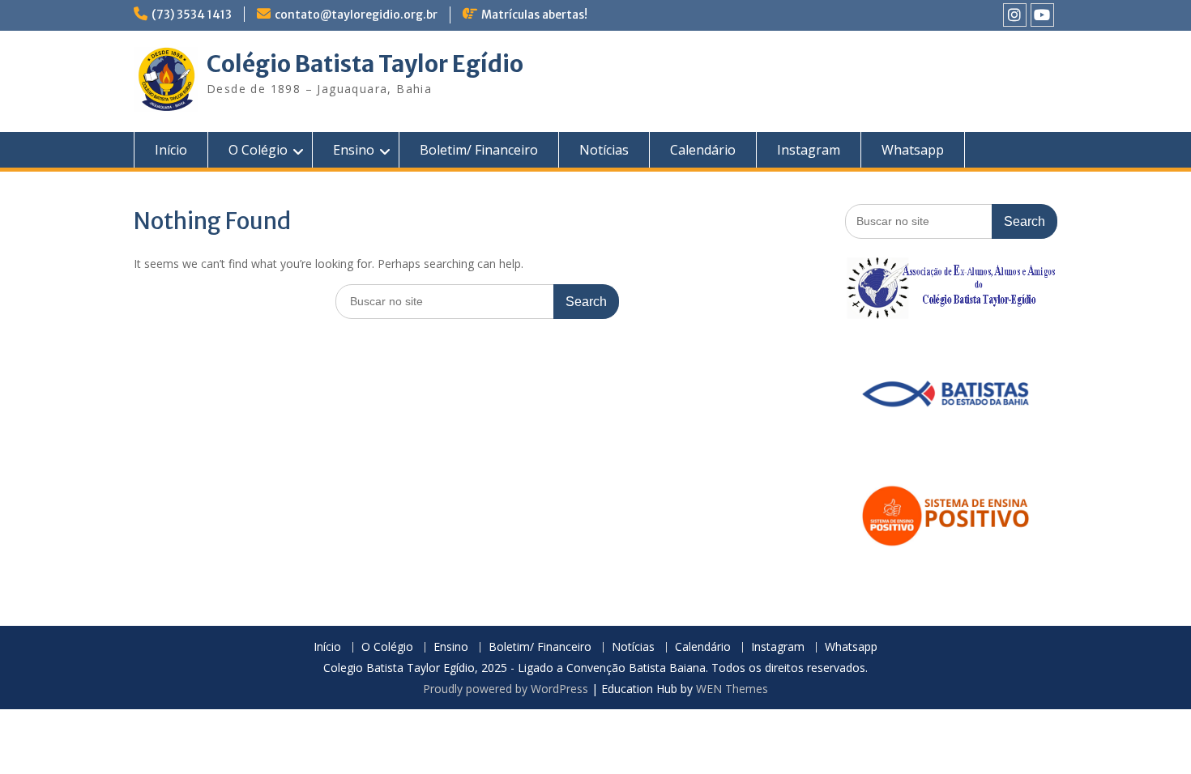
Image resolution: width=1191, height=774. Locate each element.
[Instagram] (1015, 15)
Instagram (808, 150)
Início (171, 150)
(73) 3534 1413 (192, 14)
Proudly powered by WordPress (505, 688)
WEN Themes (732, 688)
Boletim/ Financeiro (479, 150)
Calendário (703, 150)
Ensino (353, 150)
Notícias (604, 150)
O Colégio (258, 150)
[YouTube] (1042, 15)
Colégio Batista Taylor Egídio (365, 64)
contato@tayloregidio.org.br (356, 14)
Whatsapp (913, 150)
